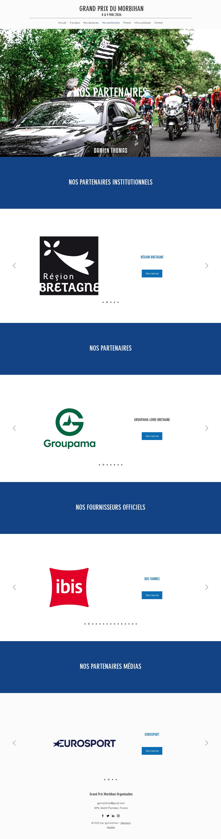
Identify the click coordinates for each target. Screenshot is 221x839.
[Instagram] (118, 816)
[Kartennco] (107, 623)
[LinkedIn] (113, 816)
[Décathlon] (128, 623)
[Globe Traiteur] (110, 623)
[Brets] (96, 623)
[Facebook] (102, 816)
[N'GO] (125, 623)
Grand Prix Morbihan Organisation (111, 794)
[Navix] (136, 623)
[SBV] (103, 623)
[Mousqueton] (132, 623)
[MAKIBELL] (121, 623)
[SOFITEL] (118, 623)
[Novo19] (104, 779)
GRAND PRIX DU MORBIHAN (111, 9)
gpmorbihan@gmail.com (111, 803)
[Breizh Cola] (114, 623)
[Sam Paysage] (99, 623)
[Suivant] (206, 266)
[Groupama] (103, 464)
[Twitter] (108, 816)
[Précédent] (14, 266)
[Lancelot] (92, 624)
